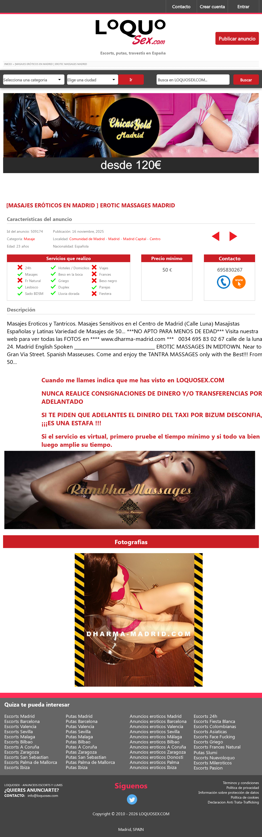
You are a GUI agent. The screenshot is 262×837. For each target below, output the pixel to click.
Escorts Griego (208, 742)
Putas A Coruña (81, 747)
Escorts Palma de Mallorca (30, 762)
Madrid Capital (134, 238)
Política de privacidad (242, 787)
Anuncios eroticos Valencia (156, 726)
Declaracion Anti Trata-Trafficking (233, 802)
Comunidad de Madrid (87, 238)
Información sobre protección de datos (229, 792)
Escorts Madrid (19, 716)
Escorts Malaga (19, 736)
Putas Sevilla (78, 731)
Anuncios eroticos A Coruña (158, 747)
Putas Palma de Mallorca (90, 762)
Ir (131, 79)
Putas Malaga (79, 736)
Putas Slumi (205, 752)
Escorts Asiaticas (210, 731)
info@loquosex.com (43, 795)
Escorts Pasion (208, 768)
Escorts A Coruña (21, 747)
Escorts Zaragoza (21, 752)
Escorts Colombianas (215, 726)
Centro (155, 238)
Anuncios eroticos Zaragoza (158, 752)
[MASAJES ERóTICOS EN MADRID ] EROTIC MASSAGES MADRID (90, 205)
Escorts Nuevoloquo (214, 757)
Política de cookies (245, 797)
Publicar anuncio (237, 38)
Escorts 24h (205, 716)
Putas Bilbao (78, 742)
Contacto (181, 6)
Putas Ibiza (77, 767)
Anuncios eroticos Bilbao (155, 742)
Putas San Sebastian (86, 757)
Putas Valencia (80, 726)
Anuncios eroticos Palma (154, 762)
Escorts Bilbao (18, 742)
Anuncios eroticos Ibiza (153, 767)
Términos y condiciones (241, 782)
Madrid (113, 238)
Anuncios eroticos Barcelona (158, 721)
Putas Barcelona (81, 721)
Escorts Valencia (20, 726)
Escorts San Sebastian (26, 757)
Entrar (243, 6)
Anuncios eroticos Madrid (156, 716)
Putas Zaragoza (81, 752)
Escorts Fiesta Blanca (214, 721)
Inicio (8, 64)
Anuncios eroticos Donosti (156, 757)
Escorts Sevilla (18, 731)
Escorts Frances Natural (217, 747)
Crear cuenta (212, 6)
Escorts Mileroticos (213, 763)
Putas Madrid (79, 716)
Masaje (29, 238)
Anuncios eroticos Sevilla (155, 731)
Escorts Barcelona (22, 721)
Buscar (246, 79)
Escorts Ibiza (17, 767)
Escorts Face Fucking (214, 736)
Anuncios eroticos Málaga (156, 736)
